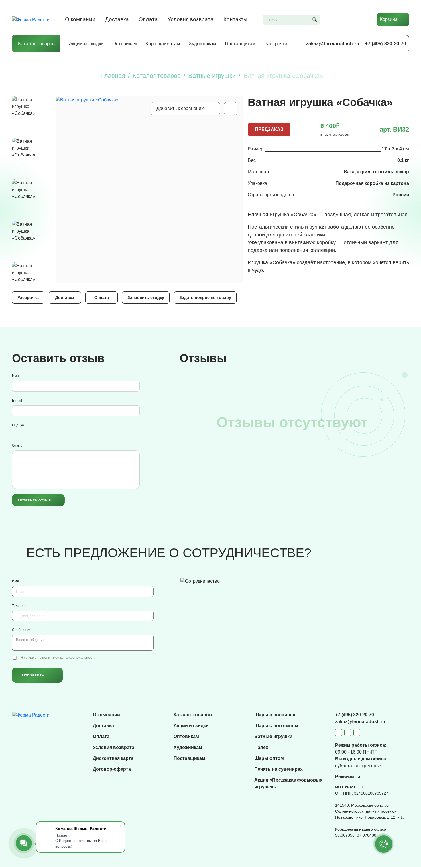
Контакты (235, 19)
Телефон (19, 606)
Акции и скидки (86, 43)
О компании (80, 19)
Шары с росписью (275, 714)
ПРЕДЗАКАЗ (269, 129)
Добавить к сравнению (180, 108)
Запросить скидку (145, 297)
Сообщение (22, 630)
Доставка (117, 19)
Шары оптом (269, 758)
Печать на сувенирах (278, 769)
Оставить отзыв (34, 500)
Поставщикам (240, 43)
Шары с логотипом (276, 725)
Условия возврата (191, 19)
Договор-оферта (112, 769)
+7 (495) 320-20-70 (385, 43)
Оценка (18, 425)
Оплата (148, 19)
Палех (261, 747)
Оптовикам (124, 43)
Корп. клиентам (162, 43)
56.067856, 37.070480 (355, 835)
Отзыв (17, 446)
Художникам (202, 43)
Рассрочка (275, 43)
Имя (15, 376)
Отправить (33, 675)
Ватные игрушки (273, 736)
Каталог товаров (36, 43)
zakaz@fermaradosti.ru (332, 43)
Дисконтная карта (113, 758)
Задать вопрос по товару (205, 297)
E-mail (17, 401)
